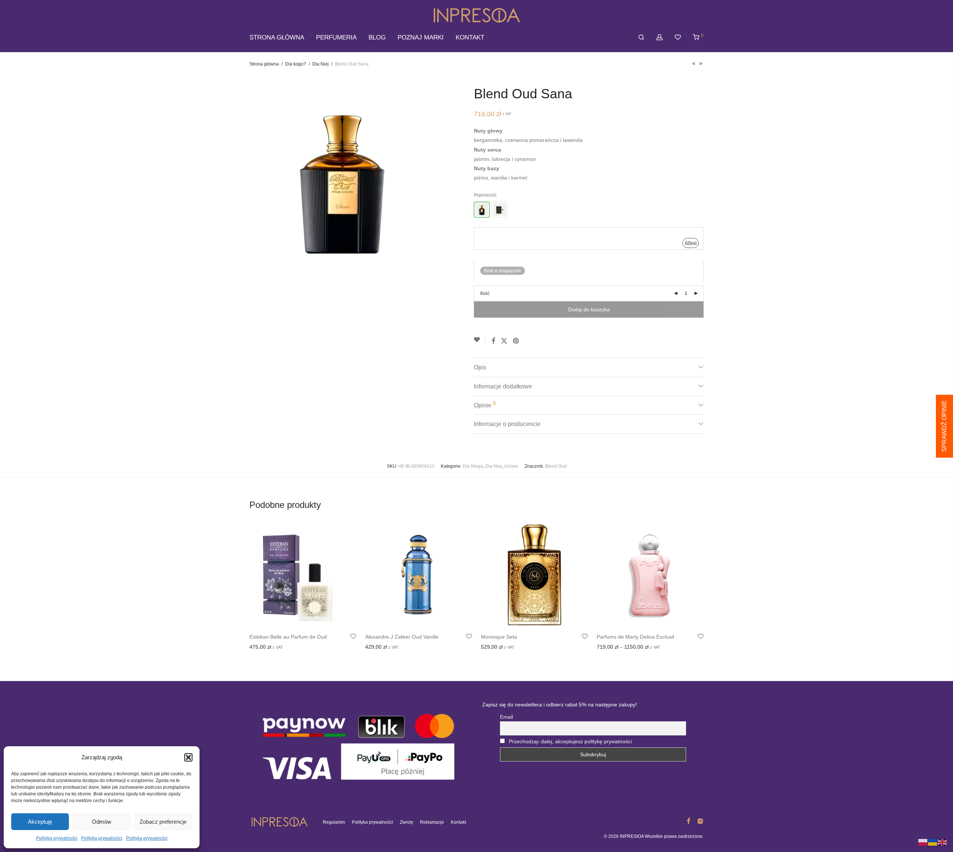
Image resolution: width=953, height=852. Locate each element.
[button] (188, 757)
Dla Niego (473, 466)
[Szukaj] (641, 37)
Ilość (485, 293)
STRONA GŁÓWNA (276, 37)
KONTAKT (470, 37)
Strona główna (264, 64)
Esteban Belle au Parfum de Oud (288, 637)
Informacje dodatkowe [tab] (503, 386)
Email (506, 717)
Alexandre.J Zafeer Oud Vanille (402, 637)
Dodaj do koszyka (589, 309)
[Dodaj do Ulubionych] (480, 340)
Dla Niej (320, 64)
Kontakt (458, 822)
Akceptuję (40, 821)
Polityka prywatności (56, 838)
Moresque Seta (499, 637)
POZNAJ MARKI (421, 37)
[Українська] (933, 842)
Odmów (101, 821)
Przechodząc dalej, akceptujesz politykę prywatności (570, 741)
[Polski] (923, 842)
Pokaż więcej (299, 648)
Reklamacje (432, 822)
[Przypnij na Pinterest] (516, 341)
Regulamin (334, 822)
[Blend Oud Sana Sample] (499, 209)
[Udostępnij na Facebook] (493, 341)
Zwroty (406, 822)
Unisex (511, 466)
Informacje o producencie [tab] (507, 424)
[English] (942, 842)
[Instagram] (700, 820)
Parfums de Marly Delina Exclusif (635, 637)
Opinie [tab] (485, 404)
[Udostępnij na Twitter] (504, 341)
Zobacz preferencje (163, 821)
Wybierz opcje (263, 648)
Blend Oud (556, 466)
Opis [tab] (480, 367)
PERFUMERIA (336, 37)
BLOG (377, 37)
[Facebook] (688, 820)
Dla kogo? (295, 64)
